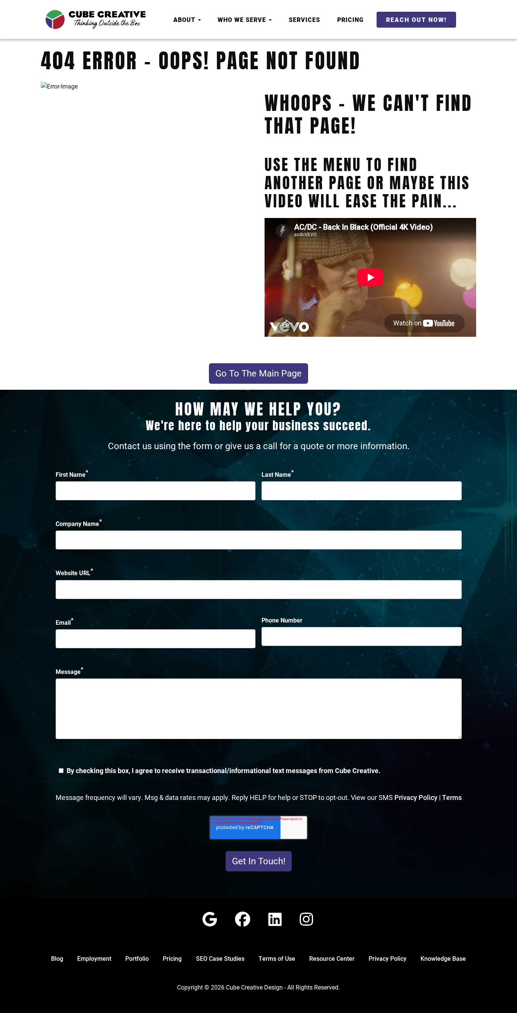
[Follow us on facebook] (242, 919)
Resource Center (332, 958)
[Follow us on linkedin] (275, 919)
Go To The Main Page (258, 373)
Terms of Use (276, 958)
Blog (57, 958)
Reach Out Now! (416, 19)
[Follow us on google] (209, 919)
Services (304, 19)
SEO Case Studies (220, 958)
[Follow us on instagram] (306, 919)
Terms (452, 797)
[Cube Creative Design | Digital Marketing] (95, 19)
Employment (94, 958)
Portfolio (137, 958)
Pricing (350, 19)
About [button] (185, 19)
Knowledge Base (443, 958)
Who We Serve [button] (243, 19)
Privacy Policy (416, 797)
